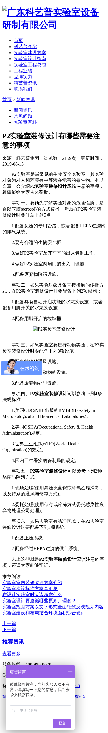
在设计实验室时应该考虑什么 (32, 594)
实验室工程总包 (30, 64)
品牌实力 (23, 76)
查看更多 (11, 653)
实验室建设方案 (30, 52)
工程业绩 (23, 70)
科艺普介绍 (25, 46)
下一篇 (9, 629)
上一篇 (9, 623)
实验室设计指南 (30, 58)
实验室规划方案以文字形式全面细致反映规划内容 (53, 606)
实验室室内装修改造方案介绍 (32, 582)
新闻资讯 (25, 99)
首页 (18, 40)
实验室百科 (25, 122)
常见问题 (23, 116)
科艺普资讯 (25, 82)
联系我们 (23, 88)
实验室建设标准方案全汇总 (30, 588)
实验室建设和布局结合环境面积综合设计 (43, 612)
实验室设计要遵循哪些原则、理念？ (39, 600)
